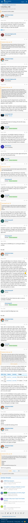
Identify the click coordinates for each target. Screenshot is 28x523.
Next (14, 471)
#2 (26, 39)
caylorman (6, 488)
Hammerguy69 (9, 220)
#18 (26, 411)
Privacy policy (17, 521)
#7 (26, 151)
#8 (26, 163)
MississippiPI (8, 179)
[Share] (25, 20)
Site (5, 374)
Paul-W (5, 482)
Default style (4, 519)
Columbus (9, 380)
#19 (26, 433)
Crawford (9, 377)
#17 (26, 349)
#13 (26, 258)
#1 (26, 20)
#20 (26, 451)
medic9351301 (9, 114)
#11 (26, 225)
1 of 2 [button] (10, 471)
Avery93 (7, 127)
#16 (26, 324)
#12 (26, 241)
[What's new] (26, 1)
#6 (26, 132)
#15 (26, 308)
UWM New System (9, 481)
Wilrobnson (8, 145)
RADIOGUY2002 (5, 9)
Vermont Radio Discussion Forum (13, 507)
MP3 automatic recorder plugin (16, 492)
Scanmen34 (6, 501)
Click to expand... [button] (14, 364)
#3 (26, 64)
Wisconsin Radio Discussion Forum (14, 482)
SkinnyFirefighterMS (10, 34)
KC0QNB (5, 494)
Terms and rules (10, 521)
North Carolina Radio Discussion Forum (17, 501)
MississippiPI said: (5, 203)
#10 (26, 200)
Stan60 (5, 507)
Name (9, 374)
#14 (26, 295)
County (14, 374)
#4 (26, 84)
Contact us (3, 521)
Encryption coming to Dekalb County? (14, 487)
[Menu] (2, 2)
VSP (5, 506)
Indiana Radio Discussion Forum (15, 488)
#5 (26, 119)
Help (22, 521)
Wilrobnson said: (5, 166)
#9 (26, 184)
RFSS (2, 374)
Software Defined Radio (12, 494)
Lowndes (14, 377)
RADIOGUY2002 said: (6, 42)
